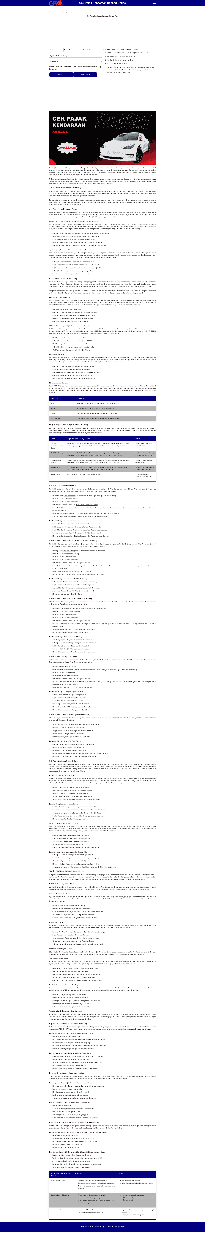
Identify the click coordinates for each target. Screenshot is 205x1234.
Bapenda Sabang (69, 551)
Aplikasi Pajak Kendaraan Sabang (85, 670)
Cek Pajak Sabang (70, 496)
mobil (75, 196)
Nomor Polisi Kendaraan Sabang (87, 505)
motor (70, 196)
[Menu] (154, 3)
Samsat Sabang (71, 608)
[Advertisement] (102, 33)
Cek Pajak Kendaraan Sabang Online (102, 2)
